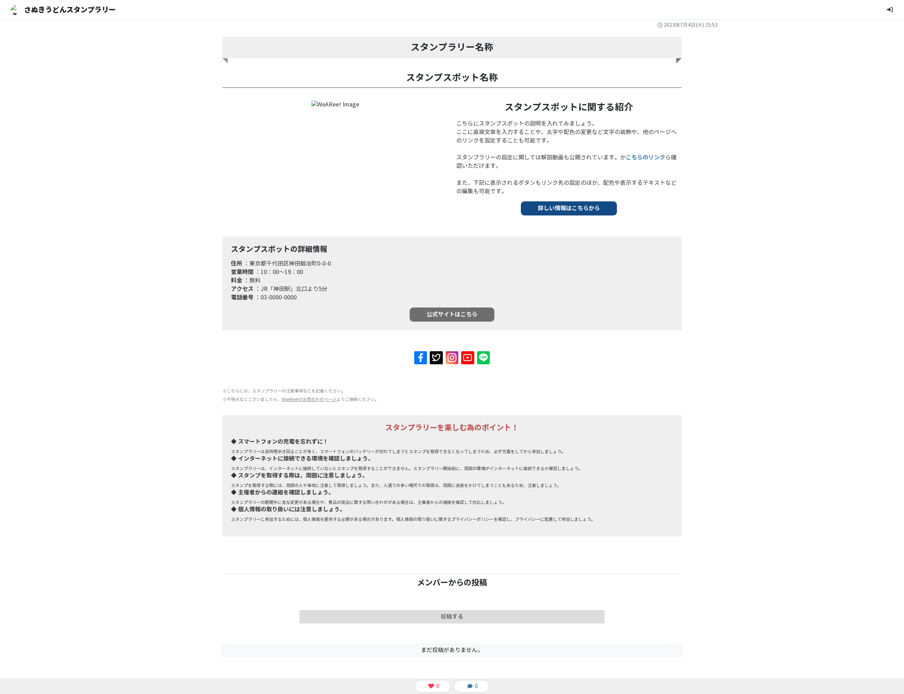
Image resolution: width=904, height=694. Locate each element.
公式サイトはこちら (452, 314)
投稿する (452, 616)
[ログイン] (890, 10)
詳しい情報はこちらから (569, 208)
